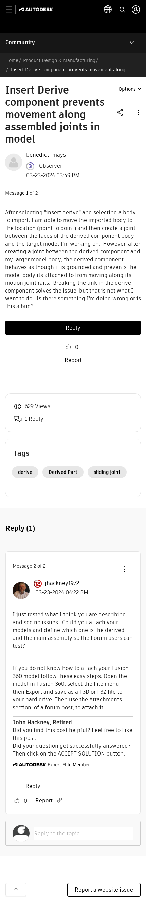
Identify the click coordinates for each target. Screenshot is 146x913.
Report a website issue (104, 890)
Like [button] (68, 347)
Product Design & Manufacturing (59, 60)
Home (11, 60)
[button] (138, 112)
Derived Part (63, 472)
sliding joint (107, 472)
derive (25, 472)
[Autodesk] (37, 9)
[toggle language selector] (108, 9)
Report (73, 360)
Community (20, 42)
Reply (73, 328)
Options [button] (127, 89)
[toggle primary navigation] (12, 9)
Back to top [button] (15, 889)
